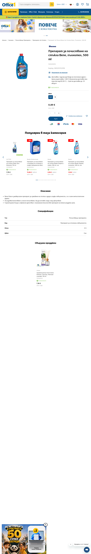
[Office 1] (8, 4)
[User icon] (77, 4)
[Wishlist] (82, 4)
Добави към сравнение (75, 116)
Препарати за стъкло (39, 40)
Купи (55, 119)
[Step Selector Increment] (59, 113)
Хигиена (10, 40)
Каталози (49, 12)
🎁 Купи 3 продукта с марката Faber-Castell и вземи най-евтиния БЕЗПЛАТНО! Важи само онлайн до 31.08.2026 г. (45, 17)
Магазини (41, 12)
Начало (4, 40)
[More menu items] (62, 12)
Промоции (23, 12)
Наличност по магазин (59, 72)
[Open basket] (87, 4)
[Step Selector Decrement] (50, 113)
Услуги (57, 12)
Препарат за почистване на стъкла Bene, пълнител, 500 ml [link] (67, 40)
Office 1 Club (33, 12)
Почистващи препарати (23, 40)
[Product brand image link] (52, 46)
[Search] (52, 4)
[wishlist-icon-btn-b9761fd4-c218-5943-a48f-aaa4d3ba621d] (87, 116)
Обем (50, 93)
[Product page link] (14, 147)
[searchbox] (36, 4)
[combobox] (62, 4)
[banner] (45, 25)
